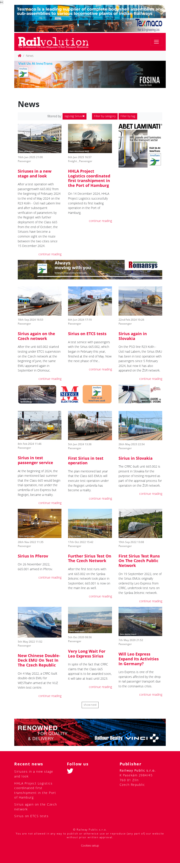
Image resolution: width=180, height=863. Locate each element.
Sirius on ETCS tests (87, 333)
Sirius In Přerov (33, 556)
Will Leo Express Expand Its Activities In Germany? (139, 658)
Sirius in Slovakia (136, 458)
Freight (72, 161)
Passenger (24, 161)
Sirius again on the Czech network (36, 336)
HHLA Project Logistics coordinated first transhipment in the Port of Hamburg (89, 178)
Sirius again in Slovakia (133, 336)
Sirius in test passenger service (35, 460)
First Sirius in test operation (85, 461)
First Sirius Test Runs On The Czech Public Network (139, 560)
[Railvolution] (56, 42)
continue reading (49, 254)
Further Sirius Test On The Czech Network (89, 558)
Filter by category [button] (105, 116)
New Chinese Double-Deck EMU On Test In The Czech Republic (39, 660)
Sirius (74, 116)
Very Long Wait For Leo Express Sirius (86, 654)
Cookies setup (90, 845)
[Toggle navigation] (156, 42)
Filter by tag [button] (128, 116)
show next (90, 705)
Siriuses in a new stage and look (34, 173)
